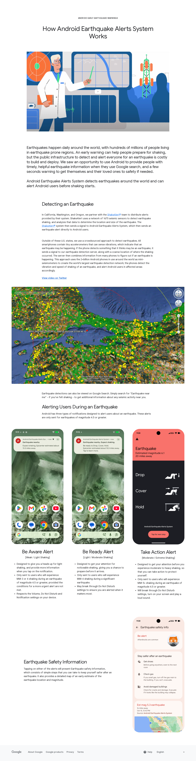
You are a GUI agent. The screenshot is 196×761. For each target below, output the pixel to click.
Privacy (70, 752)
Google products (54, 752)
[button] (179, 379)
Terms (80, 752)
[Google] (17, 752)
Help (150, 752)
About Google (35, 752)
